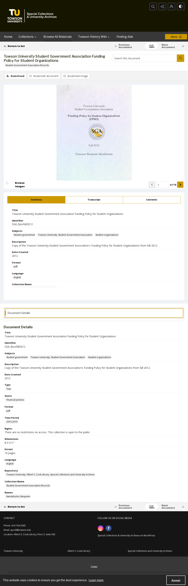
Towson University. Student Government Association (65, 234)
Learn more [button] (96, 580)
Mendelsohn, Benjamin (18, 496)
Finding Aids (125, 37)
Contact (94, 566)
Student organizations (106, 234)
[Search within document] (180, 58)
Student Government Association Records (27, 65)
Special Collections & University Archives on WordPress (126, 535)
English (17, 277)
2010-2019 (11, 421)
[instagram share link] (101, 528)
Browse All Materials (58, 37)
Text (8, 388)
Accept (175, 580)
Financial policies (15, 399)
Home (8, 37)
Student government (24, 234)
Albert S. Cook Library (79, 550)
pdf (15, 266)
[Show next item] (180, 185)
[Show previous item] (152, 185)
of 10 (173, 184)
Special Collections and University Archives (150, 550)
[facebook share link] (108, 528)
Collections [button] (26, 37)
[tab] (36, 199)
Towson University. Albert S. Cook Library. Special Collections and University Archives (50, 474)
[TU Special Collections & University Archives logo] (33, 16)
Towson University (13, 550)
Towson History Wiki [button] (92, 37)
